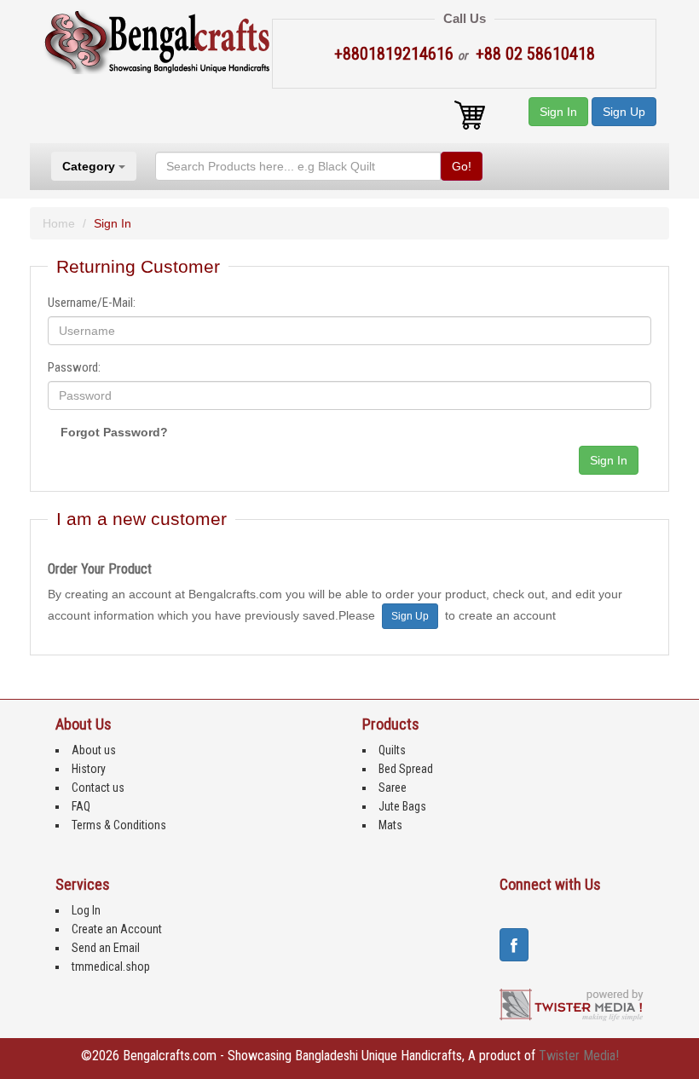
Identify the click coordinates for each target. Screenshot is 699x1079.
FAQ (81, 806)
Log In (86, 910)
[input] (350, 330)
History (89, 769)
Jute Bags (402, 806)
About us (94, 750)
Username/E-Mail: (92, 302)
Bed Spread (405, 769)
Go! (461, 166)
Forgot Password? (114, 432)
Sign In (558, 111)
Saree (392, 787)
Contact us (98, 787)
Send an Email (106, 948)
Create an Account (117, 929)
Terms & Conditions (119, 825)
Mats (390, 825)
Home (59, 223)
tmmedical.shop (111, 966)
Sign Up (624, 111)
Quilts (392, 750)
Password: (74, 367)
